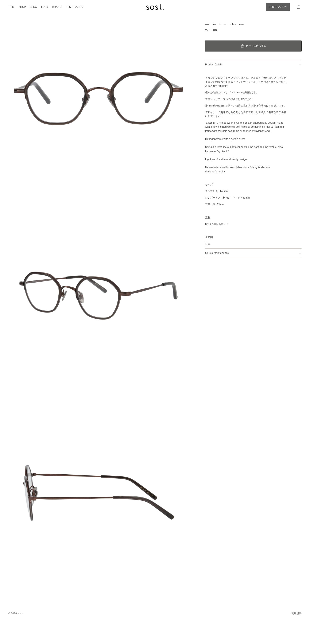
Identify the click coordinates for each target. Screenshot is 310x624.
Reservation (278, 7)
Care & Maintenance (217, 253)
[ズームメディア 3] (98, 492)
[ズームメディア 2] (98, 295)
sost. (20, 613)
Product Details (214, 64)
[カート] (298, 7)
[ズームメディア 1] (98, 98)
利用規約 (296, 613)
